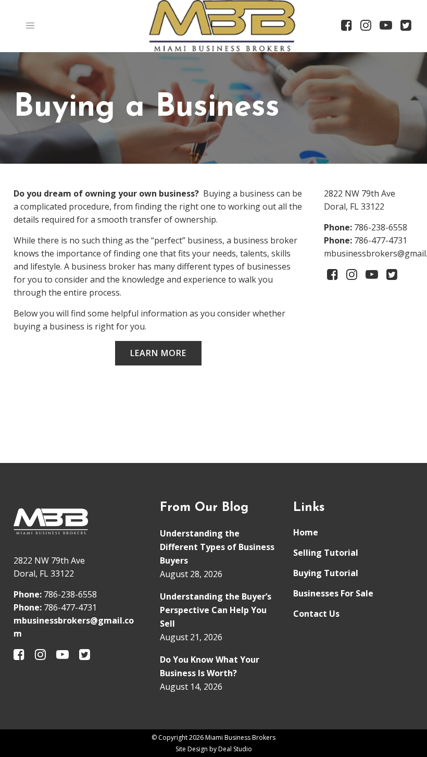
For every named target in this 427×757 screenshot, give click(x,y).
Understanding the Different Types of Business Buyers (217, 547)
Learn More (158, 353)
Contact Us (316, 613)
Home (305, 532)
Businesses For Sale (333, 593)
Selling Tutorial (325, 552)
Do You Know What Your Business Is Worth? (209, 666)
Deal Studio (235, 748)
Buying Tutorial (325, 573)
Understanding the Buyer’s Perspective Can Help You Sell (215, 610)
